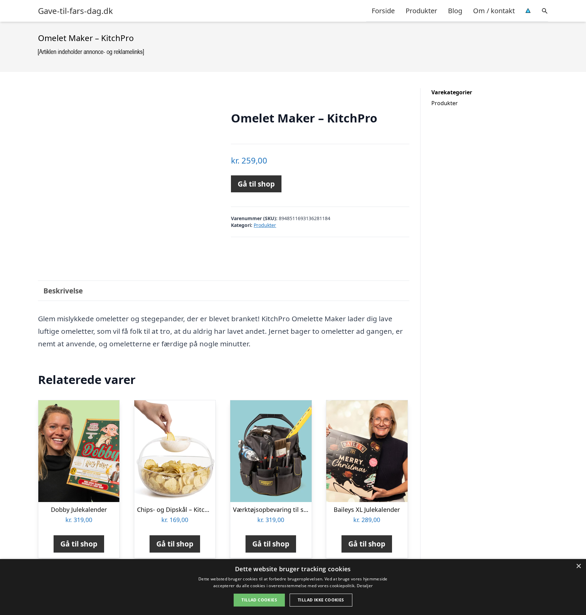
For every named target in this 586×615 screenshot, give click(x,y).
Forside (383, 10)
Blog (455, 10)
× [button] (578, 566)
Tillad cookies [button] (259, 600)
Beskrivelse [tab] (63, 290)
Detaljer (365, 586)
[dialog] (293, 587)
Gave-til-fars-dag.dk (75, 10)
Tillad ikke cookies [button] (321, 600)
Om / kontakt (494, 10)
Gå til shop (256, 184)
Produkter (421, 10)
